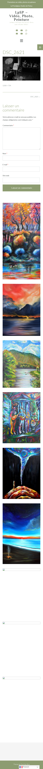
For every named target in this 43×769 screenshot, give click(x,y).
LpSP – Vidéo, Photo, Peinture (21, 16)
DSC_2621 (35, 97)
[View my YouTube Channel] (22, 30)
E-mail (5, 165)
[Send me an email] (17, 30)
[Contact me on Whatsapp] (26, 30)
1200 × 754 (7, 85)
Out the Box (25, 764)
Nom (5, 153)
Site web (6, 176)
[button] (21, 40)
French (25, 767)
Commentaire (8, 125)
